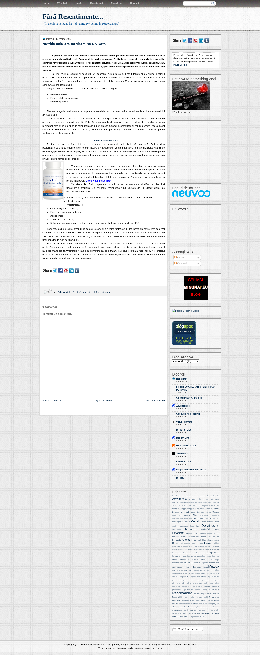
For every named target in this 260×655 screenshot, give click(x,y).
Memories (188, 562)
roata (201, 597)
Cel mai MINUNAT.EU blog (189, 398)
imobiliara (215, 543)
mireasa (212, 563)
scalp (192, 600)
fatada (203, 537)
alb (200, 499)
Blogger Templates (130, 644)
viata (217, 613)
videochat (176, 616)
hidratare (187, 543)
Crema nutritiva (207, 522)
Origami (175, 577)
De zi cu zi (210, 525)
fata (197, 537)
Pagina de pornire (103, 400)
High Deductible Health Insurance (127, 648)
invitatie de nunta (185, 550)
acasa (188, 496)
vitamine (106, 292)
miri (217, 563)
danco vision (195, 526)
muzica (205, 567)
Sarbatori (185, 600)
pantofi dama (177, 580)
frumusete (176, 540)
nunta (202, 570)
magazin (185, 556)
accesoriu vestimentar (201, 496)
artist (174, 505)
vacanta (197, 613)
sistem (175, 604)
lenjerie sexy (191, 553)
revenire (191, 597)
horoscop (195, 543)
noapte (196, 570)
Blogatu (180, 478)
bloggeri (190, 509)
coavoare (207, 515)
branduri (209, 509)
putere (197, 590)
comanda (175, 518)
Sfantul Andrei (213, 600)
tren (203, 610)
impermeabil (177, 546)
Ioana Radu (182, 379)
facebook (175, 537)
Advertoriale (64, 292)
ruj (218, 597)
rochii (206, 597)
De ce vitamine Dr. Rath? (106, 140)
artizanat (181, 506)
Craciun (187, 522)
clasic (201, 515)
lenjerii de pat (202, 553)
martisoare (184, 560)
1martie (175, 496)
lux (173, 556)
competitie (184, 518)
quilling (204, 590)
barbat (216, 506)
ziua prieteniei (194, 617)
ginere (216, 540)
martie (174, 560)
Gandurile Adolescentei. (188, 414)
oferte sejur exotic (186, 573)
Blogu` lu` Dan (183, 430)
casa (180, 515)
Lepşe (212, 553)
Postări (180, 257)
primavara (176, 586)
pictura (175, 583)
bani (211, 506)
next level (188, 570)
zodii (202, 617)
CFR (190, 515)
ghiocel (210, 540)
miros (174, 567)
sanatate (176, 600)
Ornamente (201, 577)
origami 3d (184, 577)
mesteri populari (200, 563)
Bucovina (175, 512)
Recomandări (182, 593)
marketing (211, 556)
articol (210, 502)
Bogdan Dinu (183, 438)
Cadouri (200, 512)
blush (197, 509)
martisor (195, 560)
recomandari (214, 590)
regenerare (205, 594)
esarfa (216, 533)
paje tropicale (213, 577)
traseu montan (195, 610)
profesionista (177, 590)
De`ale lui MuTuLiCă (186, 446)
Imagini (207, 543)
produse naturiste (211, 586)
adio (217, 496)
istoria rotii (198, 550)
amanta (206, 499)
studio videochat (179, 607)
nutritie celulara (91, 292)
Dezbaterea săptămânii (197, 529)
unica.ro (190, 613)
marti (217, 556)
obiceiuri (175, 573)
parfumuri (190, 580)
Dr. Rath (77, 292)
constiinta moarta (204, 518)
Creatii (195, 521)
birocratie (175, 509)
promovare (188, 590)
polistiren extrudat (194, 583)
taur (217, 607)
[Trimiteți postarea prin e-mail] (50, 289)
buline (193, 512)
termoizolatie (177, 610)
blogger (183, 509)
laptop (174, 553)
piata (217, 580)
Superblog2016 (195, 607)
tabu (213, 607)
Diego (217, 529)
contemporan (177, 522)
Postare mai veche (155, 400)
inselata (208, 546)
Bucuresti (185, 512)
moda (192, 567)
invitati (174, 550)
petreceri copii (208, 580)
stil (218, 604)
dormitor (188, 533)
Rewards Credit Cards (184, 644)
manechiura (201, 556)
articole (216, 502)
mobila (186, 567)
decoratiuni (176, 529)
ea (212, 533)
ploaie (182, 583)
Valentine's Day (207, 613)
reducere (197, 594)
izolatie (206, 550)
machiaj (178, 556)
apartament (192, 502)
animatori (184, 502)
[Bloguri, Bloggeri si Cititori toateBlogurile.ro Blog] (185, 311)
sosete (181, 604)
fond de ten (213, 537)
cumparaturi (183, 526)
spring (213, 604)
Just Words (182, 454)
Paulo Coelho (180, 65)
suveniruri (207, 607)
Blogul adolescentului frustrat (191, 470)
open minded (200, 573)
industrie (186, 546)
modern (198, 567)
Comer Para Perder (153, 648)
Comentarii (182, 263)
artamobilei (202, 502)
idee (201, 543)
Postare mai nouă (51, 400)
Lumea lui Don (183, 462)
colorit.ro (215, 515)
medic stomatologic (210, 560)
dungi (209, 533)
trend (208, 610)
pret (211, 583)
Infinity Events (197, 546)
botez (202, 509)
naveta (175, 570)
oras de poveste (212, 573)
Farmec (184, 537)
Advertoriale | (183, 406)
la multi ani (214, 550)
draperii (203, 533)
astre (198, 506)
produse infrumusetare (192, 586)
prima (217, 583)
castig (185, 515)
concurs (192, 518)
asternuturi (190, 506)
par (184, 580)
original (193, 577)
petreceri (198, 580)
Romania (212, 597)
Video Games (104, 648)
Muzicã (213, 566)
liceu (217, 553)
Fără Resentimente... (72, 16)
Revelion (183, 597)
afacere (192, 499)
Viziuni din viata (184, 422)
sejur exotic (201, 600)
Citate (195, 515)
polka (206, 583)
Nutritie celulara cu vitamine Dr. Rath (74, 44)
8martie (182, 496)
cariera (208, 512)
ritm (196, 597)
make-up (192, 556)
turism (213, 610)
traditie (186, 610)
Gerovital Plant (200, 540)
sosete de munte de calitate (195, 604)
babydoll (205, 506)
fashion (192, 537)
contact (216, 518)
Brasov (216, 509)
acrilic (212, 496)
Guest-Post (177, 543)
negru (181, 570)
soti (209, 604)
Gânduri (187, 539)
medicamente (177, 563)
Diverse (178, 533)
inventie (216, 546)
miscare (180, 567)
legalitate (181, 553)
